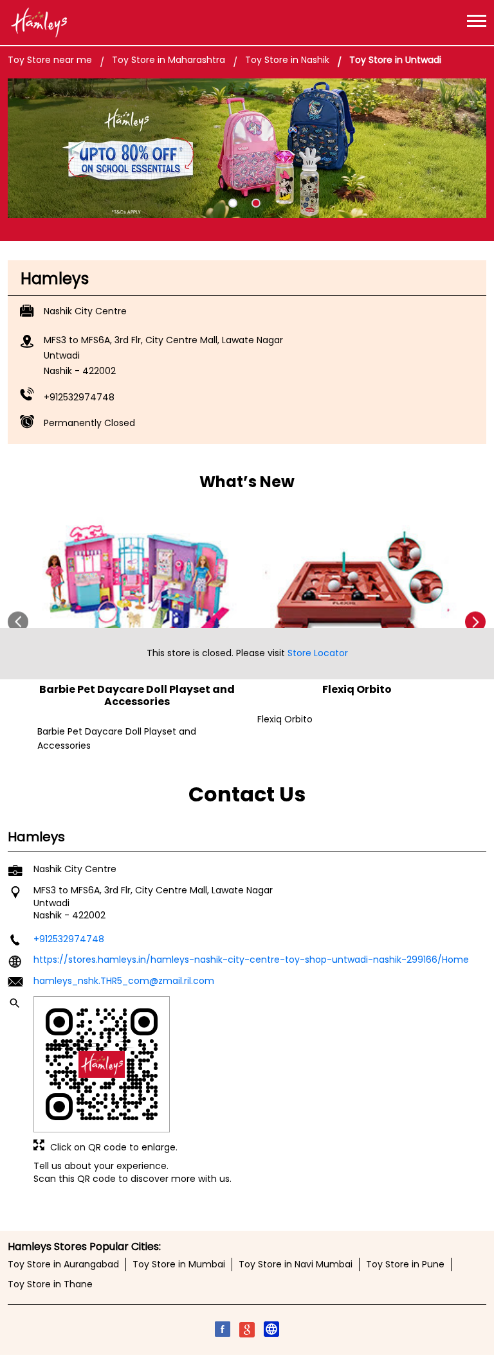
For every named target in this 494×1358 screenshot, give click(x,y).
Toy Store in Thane (50, 1284)
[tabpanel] (247, 148)
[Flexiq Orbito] (357, 585)
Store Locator (318, 653)
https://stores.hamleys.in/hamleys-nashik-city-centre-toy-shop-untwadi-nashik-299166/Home (251, 959)
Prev (18, 621)
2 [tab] (256, 203)
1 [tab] (232, 203)
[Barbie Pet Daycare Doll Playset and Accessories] (137, 585)
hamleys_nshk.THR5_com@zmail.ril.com (123, 980)
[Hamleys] (38, 22)
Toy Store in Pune (405, 1264)
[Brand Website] (271, 1332)
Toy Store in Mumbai (179, 1264)
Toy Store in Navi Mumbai (295, 1264)
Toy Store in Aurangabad (63, 1264)
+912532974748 (79, 397)
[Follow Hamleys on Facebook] (222, 1332)
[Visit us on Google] (247, 1332)
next (475, 621)
